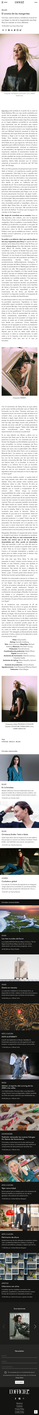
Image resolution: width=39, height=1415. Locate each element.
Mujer (4, 10)
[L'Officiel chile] (19, 2)
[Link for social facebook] (15, 1399)
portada (5, 742)
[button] (35, 1327)
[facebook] (6, 30)
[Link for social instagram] (19, 1399)
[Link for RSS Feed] (23, 1399)
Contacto (19, 1406)
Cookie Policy (19, 1412)
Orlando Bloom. (11, 246)
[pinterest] (8, 30)
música (12, 742)
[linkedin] (11, 30)
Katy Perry (5, 111)
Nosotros (19, 1403)
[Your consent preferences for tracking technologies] (36, 1412)
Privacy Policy (19, 1377)
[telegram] (20, 30)
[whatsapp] (17, 30)
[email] (3, 30)
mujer (18, 742)
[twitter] (14, 30)
